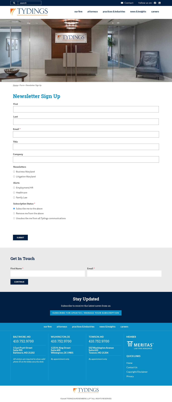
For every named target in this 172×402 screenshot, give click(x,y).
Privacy (130, 376)
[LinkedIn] (160, 3)
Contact (129, 2)
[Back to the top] (166, 396)
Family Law (21, 197)
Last (15, 116)
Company (18, 154)
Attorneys (92, 11)
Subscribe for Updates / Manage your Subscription (86, 313)
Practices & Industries (114, 11)
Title (15, 141)
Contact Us (131, 367)
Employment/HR (24, 187)
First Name (16, 268)
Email (16, 129)
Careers (155, 11)
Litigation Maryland (26, 176)
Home (15, 85)
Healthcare (21, 192)
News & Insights (138, 11)
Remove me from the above (30, 213)
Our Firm (78, 11)
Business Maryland (25, 171)
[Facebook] (155, 3)
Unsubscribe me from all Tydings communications (41, 218)
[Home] (29, 14)
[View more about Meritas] (140, 348)
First (15, 104)
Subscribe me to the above (29, 208)
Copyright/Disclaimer (137, 371)
